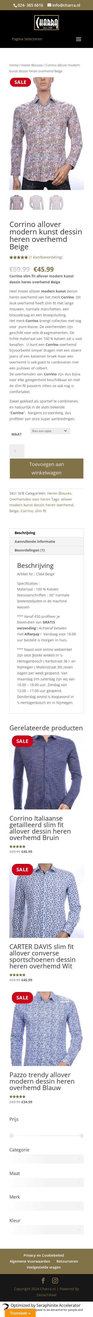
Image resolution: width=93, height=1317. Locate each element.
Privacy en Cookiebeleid (44, 1310)
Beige (14, 565)
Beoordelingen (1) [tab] (30, 604)
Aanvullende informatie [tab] (35, 596)
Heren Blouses (32, 65)
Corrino (27, 565)
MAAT (16, 488)
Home (14, 65)
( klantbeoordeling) (45, 311)
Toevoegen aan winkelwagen (46, 523)
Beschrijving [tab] (25, 587)
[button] (75, 85)
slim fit (40, 565)
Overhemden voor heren (29, 553)
